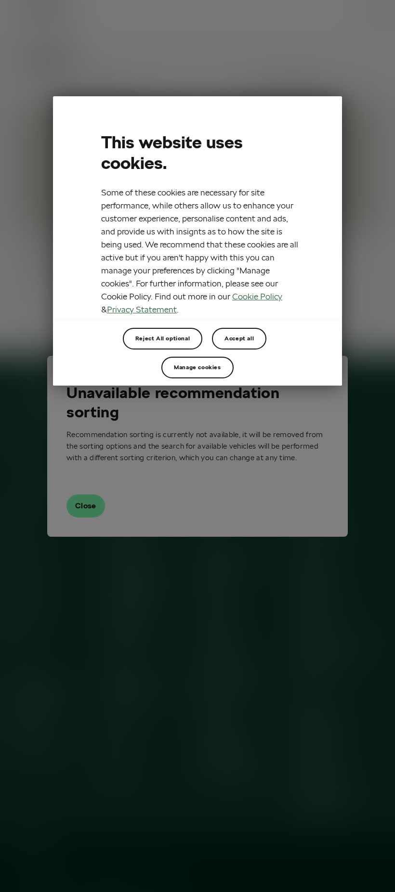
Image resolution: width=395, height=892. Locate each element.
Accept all (239, 338)
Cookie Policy (257, 296)
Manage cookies (197, 367)
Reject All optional (162, 338)
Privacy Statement (142, 309)
